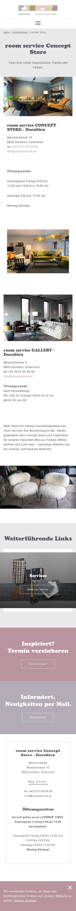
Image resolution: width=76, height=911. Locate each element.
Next (72, 487)
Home (7, 32)
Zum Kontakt (38, 664)
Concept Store (38, 32)
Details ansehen (25, 900)
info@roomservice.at (21, 151)
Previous (4, 487)
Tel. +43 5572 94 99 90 (38, 791)
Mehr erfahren (38, 589)
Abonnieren (38, 717)
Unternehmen (20, 32)
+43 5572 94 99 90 (25, 146)
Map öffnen (38, 781)
